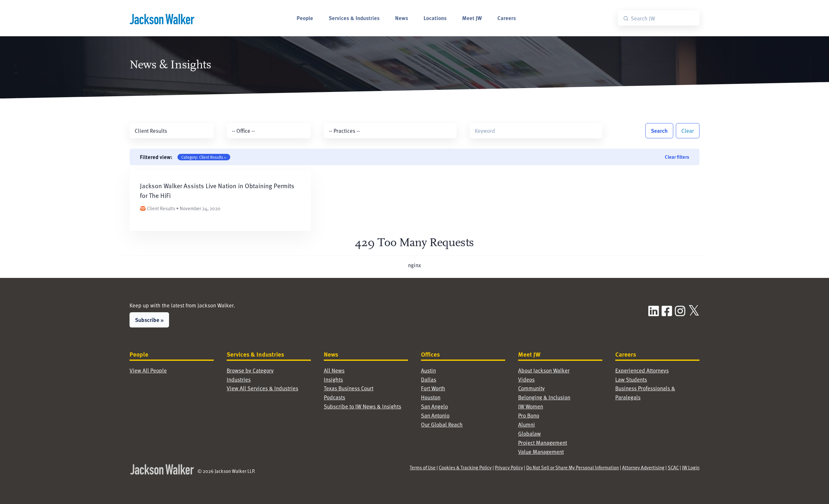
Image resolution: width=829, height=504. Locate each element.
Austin (428, 370)
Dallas (428, 379)
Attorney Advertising (643, 467)
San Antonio (435, 415)
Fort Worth (433, 388)
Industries (239, 379)
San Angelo (434, 406)
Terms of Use (423, 467)
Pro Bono (528, 415)
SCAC (673, 467)
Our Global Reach (442, 424)
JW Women (530, 406)
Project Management (542, 443)
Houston (430, 397)
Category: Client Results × (203, 157)
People (305, 18)
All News (334, 370)
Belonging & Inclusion (544, 397)
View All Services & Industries (262, 388)
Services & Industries (354, 18)
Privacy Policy (509, 467)
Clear (687, 131)
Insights (333, 379)
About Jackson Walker (544, 370)
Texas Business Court (348, 388)
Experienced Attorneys (642, 370)
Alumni (526, 424)
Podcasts (334, 397)
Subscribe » (149, 320)
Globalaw (529, 434)
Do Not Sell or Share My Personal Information (572, 467)
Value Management (541, 452)
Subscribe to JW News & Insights (362, 406)
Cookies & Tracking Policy (465, 467)
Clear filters (677, 156)
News (401, 18)
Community (531, 388)
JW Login (690, 467)
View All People (148, 370)
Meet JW (472, 18)
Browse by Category (250, 370)
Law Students (631, 379)
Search (659, 130)
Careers (506, 18)
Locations (435, 18)
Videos (526, 379)
